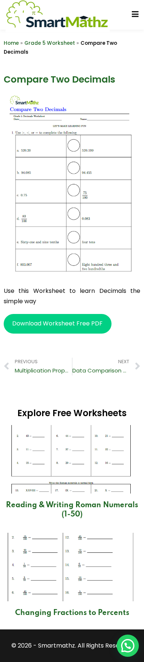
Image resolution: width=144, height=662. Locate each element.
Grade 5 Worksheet (49, 43)
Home (11, 43)
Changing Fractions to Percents (72, 613)
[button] (128, 646)
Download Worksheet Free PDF (57, 323)
